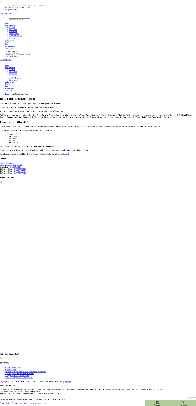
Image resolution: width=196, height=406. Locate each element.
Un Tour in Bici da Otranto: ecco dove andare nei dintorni (25, 372)
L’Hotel (12, 28)
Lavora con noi (10, 46)
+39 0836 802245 (19, 173)
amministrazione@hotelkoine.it (11, 165)
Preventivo (8, 48)
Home (7, 24)
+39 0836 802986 (11, 6)
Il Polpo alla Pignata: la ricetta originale (19, 378)
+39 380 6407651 (42, 6)
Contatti (66, 154)
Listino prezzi (9, 40)
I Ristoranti (13, 32)
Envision (68, 382)
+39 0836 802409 (25, 6)
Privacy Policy (5, 403)
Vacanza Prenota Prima (13, 368)
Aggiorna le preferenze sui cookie (35, 403)
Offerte (7, 42)
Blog (6, 44)
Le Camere (13, 30)
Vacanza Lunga (10, 370)
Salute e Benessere (15, 36)
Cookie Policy (17, 403)
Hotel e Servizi (10, 26)
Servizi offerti (14, 34)
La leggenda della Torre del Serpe (17, 376)
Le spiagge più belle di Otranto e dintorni (19, 374)
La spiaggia (13, 38)
